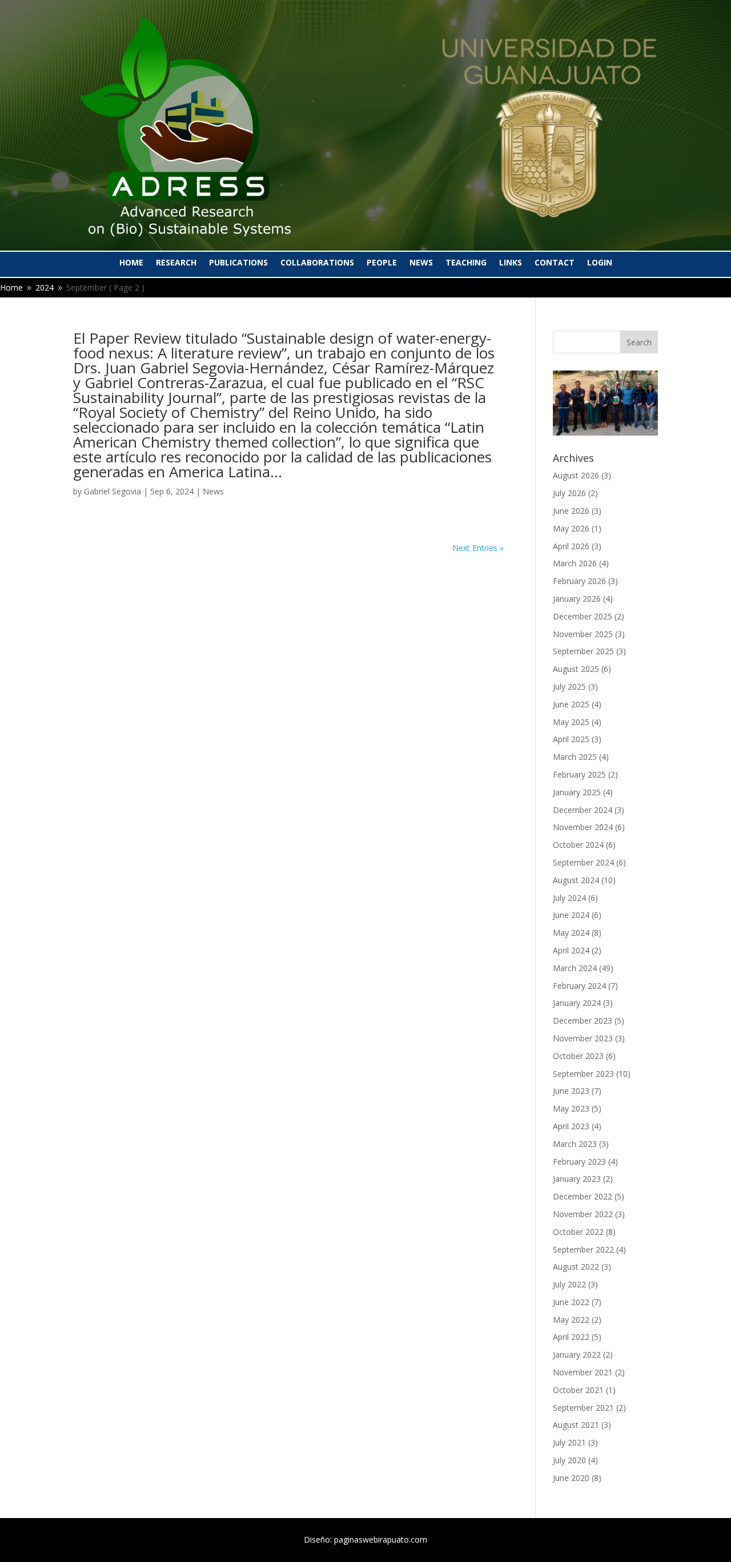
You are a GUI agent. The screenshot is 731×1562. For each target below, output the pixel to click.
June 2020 (571, 1477)
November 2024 (583, 827)
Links (510, 263)
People (382, 263)
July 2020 (569, 1460)
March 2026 (575, 563)
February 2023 (579, 1161)
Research (176, 263)
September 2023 (583, 1073)
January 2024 (577, 1002)
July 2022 (569, 1284)
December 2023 (582, 1020)
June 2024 (571, 914)
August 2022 (576, 1266)
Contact (555, 263)
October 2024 (578, 844)
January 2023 (577, 1178)
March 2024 (575, 968)
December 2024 (582, 809)
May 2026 (571, 528)
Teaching (466, 263)
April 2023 (571, 1126)
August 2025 (576, 668)
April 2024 (571, 950)
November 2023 (583, 1038)
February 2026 (579, 580)
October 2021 (578, 1389)
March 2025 (575, 756)
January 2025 (577, 792)
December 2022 (582, 1196)
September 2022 (583, 1249)
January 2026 (577, 598)
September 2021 (583, 1407)
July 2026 (569, 493)
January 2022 (577, 1354)
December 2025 (582, 616)
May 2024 (571, 932)
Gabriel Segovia (112, 491)
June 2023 (571, 1090)
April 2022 (571, 1336)
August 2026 (576, 475)
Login (599, 263)
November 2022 (583, 1214)
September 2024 (583, 862)
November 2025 (583, 634)
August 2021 (576, 1424)
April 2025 (571, 739)
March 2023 (575, 1143)
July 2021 (569, 1442)
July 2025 (569, 686)
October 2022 (578, 1231)
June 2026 (571, 510)
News (421, 263)
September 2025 (583, 651)
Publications (238, 263)
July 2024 (569, 897)
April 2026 (571, 546)
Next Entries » (478, 547)
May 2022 (571, 1319)
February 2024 (579, 985)
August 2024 (576, 880)
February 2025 (579, 774)
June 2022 (571, 1302)
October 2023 (578, 1055)
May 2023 (571, 1108)
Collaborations (317, 263)
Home (131, 263)
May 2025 (571, 721)
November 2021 (583, 1372)
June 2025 (571, 704)
